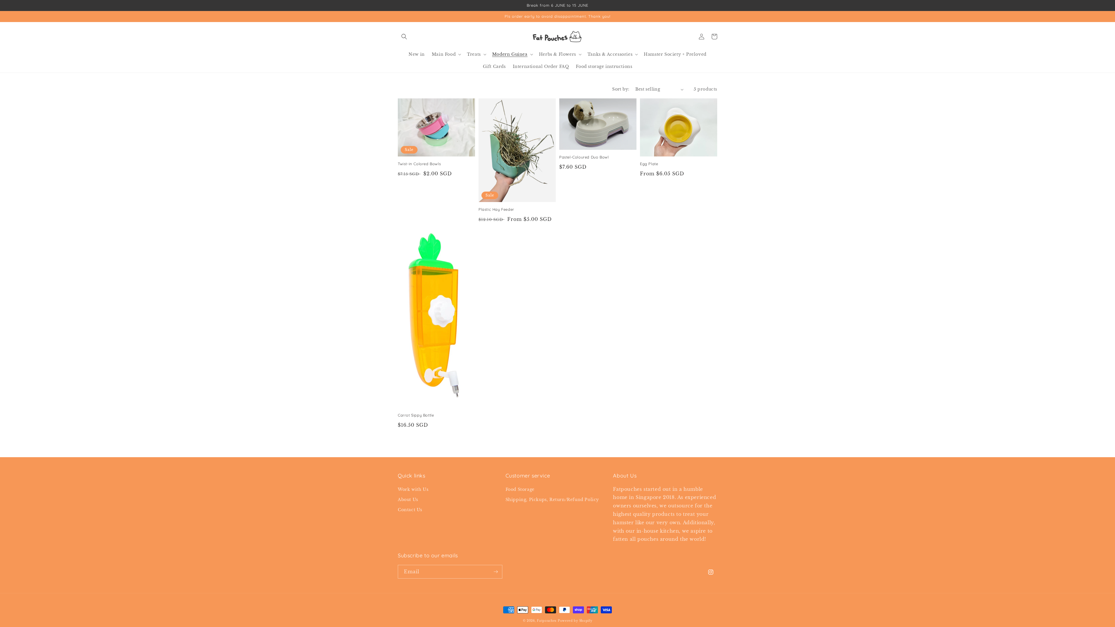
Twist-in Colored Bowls (419, 163)
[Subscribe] (495, 572)
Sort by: (620, 89)
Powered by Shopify (575, 621)
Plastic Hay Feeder (496, 209)
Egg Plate (649, 163)
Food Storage (520, 489)
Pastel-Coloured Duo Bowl (584, 157)
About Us (408, 499)
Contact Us (410, 509)
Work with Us (413, 489)
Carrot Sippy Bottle (416, 415)
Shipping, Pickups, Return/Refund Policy (552, 499)
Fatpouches (547, 621)
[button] (404, 36)
